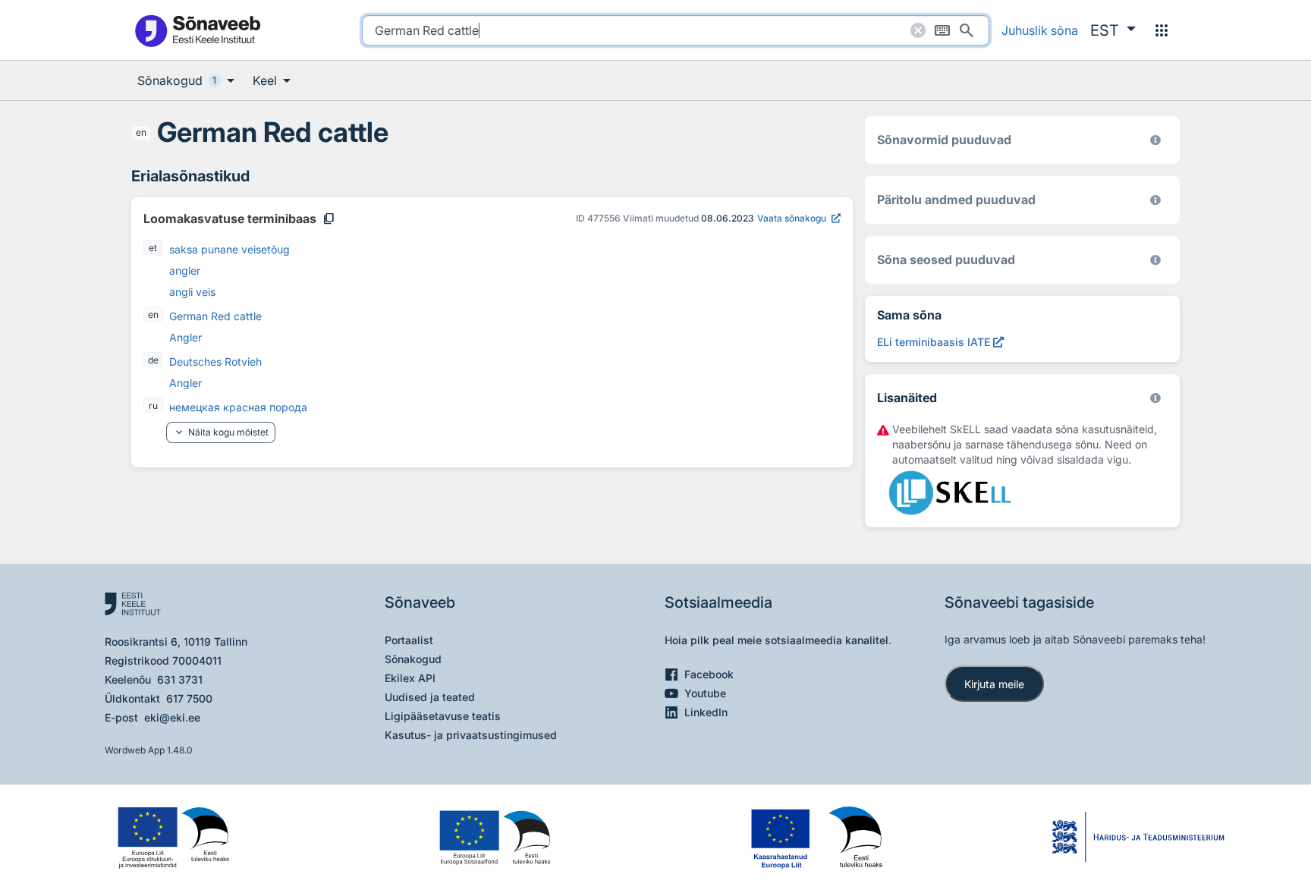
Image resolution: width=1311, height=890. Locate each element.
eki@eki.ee (172, 717)
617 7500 (189, 698)
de (153, 360)
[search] (675, 30)
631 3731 (180, 679)
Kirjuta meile (994, 684)
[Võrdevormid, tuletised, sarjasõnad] (1155, 260)
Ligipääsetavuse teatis (443, 715)
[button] (1113, 30)
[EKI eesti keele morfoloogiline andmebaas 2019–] (1155, 140)
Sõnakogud (413, 659)
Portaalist (409, 640)
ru (153, 405)
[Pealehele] (197, 30)
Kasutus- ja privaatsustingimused (471, 734)
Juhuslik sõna (1039, 30)
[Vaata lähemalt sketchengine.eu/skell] (1155, 398)
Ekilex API (410, 677)
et (153, 247)
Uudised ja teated (430, 696)
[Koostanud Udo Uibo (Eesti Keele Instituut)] (1155, 200)
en (141, 132)
